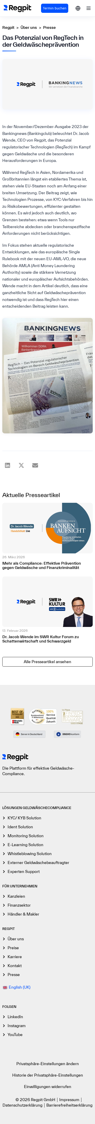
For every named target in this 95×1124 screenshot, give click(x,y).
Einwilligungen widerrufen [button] (47, 1086)
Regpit (8, 27)
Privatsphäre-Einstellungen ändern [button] (47, 1063)
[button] (7, 465)
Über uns (29, 27)
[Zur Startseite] (15, 757)
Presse (49, 27)
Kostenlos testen (54, 8)
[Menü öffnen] (88, 8)
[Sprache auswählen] (77, 8)
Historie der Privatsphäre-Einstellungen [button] (47, 1075)
